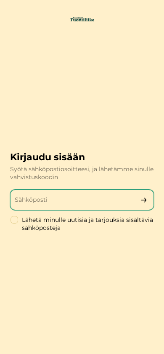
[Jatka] (144, 200)
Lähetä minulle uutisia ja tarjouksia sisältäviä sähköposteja (87, 224)
